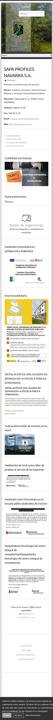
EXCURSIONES (13, 136)
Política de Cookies (26, 659)
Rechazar (18, 715)
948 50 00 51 (28, 614)
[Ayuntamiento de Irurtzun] (18, 35)
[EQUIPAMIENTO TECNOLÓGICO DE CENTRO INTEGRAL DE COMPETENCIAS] (26, 568)
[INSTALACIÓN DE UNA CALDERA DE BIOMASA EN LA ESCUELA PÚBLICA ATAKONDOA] (26, 388)
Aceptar (7, 715)
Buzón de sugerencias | (26, 655)
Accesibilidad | (26, 646)
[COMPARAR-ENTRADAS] (26, 163)
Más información (32, 715)
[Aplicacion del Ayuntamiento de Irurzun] (20, 435)
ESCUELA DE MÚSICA (16, 143)
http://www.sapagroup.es (20, 124)
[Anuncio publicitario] (26, 301)
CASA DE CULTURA (15, 146)
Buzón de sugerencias (26, 225)
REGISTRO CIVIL (14, 139)
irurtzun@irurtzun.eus (26, 617)
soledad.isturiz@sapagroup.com (24, 119)
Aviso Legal (26, 650)
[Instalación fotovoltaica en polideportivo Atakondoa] (26, 256)
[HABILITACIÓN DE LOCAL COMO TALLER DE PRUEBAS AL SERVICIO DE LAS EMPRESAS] (18, 475)
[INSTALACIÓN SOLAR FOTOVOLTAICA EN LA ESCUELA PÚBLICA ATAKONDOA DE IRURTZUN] (26, 509)
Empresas (11, 80)
